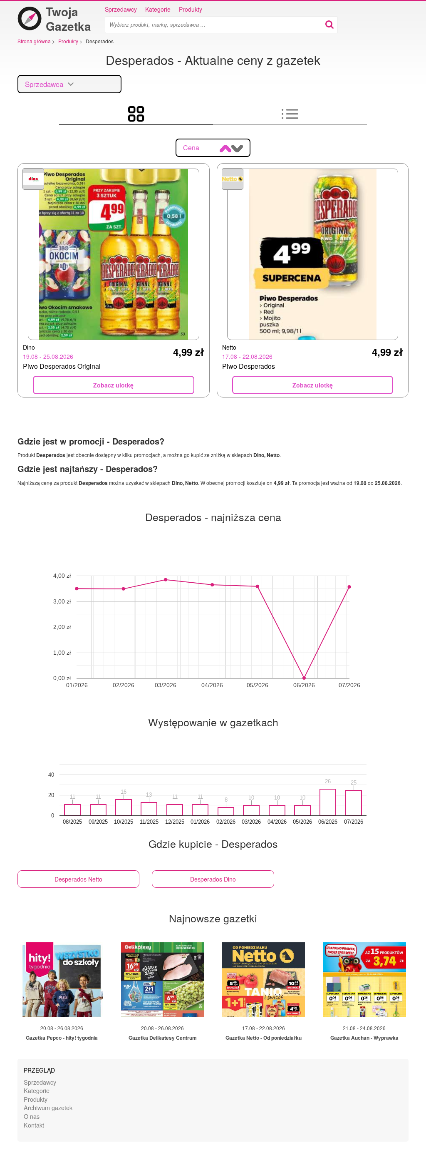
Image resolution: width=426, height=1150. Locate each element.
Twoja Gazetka (68, 18)
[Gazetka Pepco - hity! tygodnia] (61, 979)
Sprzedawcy (121, 9)
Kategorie (158, 9)
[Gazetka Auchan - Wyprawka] (364, 979)
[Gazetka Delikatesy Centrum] (162, 979)
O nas (32, 1116)
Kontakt (34, 1124)
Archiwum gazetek (48, 1107)
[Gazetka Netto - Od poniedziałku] (263, 979)
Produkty (190, 9)
